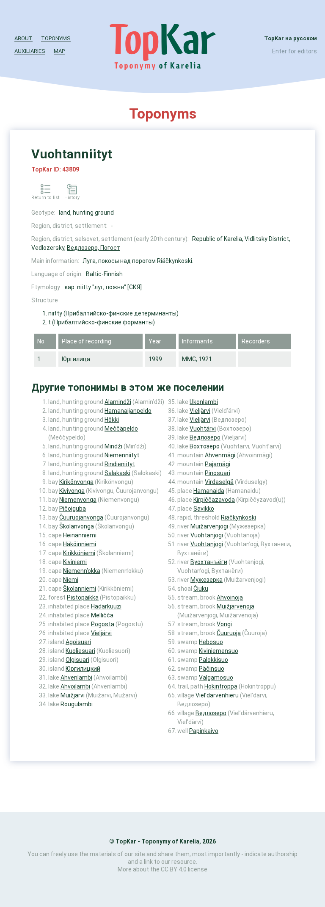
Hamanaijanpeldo (128, 410)
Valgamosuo (216, 677)
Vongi (224, 624)
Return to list (45, 197)
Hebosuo (211, 642)
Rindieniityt (120, 464)
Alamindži (118, 401)
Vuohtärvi (203, 428)
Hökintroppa (220, 686)
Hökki (112, 419)
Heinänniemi (79, 535)
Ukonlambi (204, 401)
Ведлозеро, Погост (93, 247)
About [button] (23, 38)
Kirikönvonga (76, 481)
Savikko (203, 508)
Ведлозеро (205, 437)
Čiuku (200, 588)
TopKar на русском (290, 38)
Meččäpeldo (121, 428)
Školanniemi (79, 588)
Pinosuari (217, 473)
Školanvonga (76, 526)
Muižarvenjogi (209, 526)
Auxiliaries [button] (29, 51)
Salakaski (117, 473)
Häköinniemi (79, 544)
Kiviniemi (75, 562)
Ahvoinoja (230, 597)
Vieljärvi (101, 633)
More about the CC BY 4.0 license (162, 869)
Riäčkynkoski (238, 517)
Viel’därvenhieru (217, 695)
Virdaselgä (219, 481)
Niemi (70, 579)
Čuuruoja (229, 633)
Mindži (113, 446)
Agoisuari (78, 642)
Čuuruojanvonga (81, 517)
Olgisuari (77, 659)
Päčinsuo (211, 668)
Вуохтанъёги (208, 562)
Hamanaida (208, 490)
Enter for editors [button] (294, 51)
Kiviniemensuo (218, 650)
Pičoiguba (72, 508)
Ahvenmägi (220, 455)
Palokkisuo (213, 659)
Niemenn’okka (81, 570)
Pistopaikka (83, 597)
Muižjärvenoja (235, 606)
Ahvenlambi (76, 677)
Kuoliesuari (80, 650)
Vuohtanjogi (206, 535)
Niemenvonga (77, 499)
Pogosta (102, 624)
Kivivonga (72, 490)
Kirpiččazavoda (214, 499)
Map (59, 51)
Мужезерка (206, 579)
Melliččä (102, 615)
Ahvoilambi (75, 686)
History (72, 197)
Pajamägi (217, 464)
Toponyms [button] (56, 38)
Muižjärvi (73, 695)
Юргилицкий (83, 668)
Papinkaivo (203, 730)
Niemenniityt (122, 455)
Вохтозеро (205, 446)
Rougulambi (77, 704)
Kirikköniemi (79, 553)
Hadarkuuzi (106, 606)
